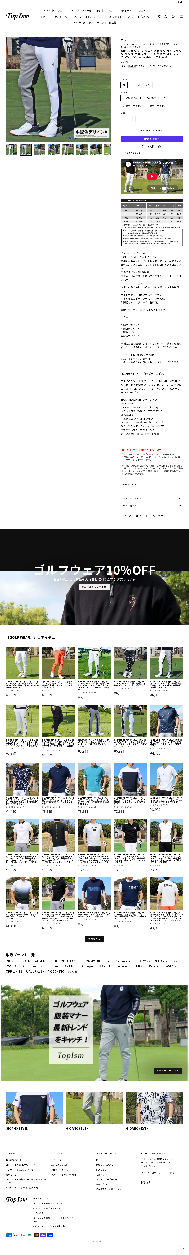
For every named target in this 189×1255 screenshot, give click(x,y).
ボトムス (90, 16)
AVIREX (171, 966)
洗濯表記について (104, 1164)
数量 (123, 113)
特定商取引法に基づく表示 (109, 1189)
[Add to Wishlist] (36, 649)
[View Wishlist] (160, 16)
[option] (58, 89)
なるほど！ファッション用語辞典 (22, 1187)
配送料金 (132, 65)
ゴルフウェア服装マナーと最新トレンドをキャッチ (26, 1181)
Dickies (154, 966)
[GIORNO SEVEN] (34, 1108)
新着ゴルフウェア (105, 10)
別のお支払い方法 (152, 146)
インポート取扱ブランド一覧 (20, 1169)
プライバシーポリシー (106, 1179)
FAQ (98, 1159)
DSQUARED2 (15, 966)
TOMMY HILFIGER (96, 961)
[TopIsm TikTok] (149, 1182)
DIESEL (11, 961)
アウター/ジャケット (111, 16)
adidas (72, 971)
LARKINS (69, 966)
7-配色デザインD (156, 105)
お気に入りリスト (59, 1164)
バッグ (130, 16)
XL (139, 85)
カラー (124, 92)
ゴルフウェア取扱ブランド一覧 (21, 1164)
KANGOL (105, 966)
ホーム (124, 39)
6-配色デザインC (132, 105)
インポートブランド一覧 (53, 16)
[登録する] (172, 1173)
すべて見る (94, 938)
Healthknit (39, 966)
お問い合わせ (130, 505)
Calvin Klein (125, 961)
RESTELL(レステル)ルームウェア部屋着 (94, 22)
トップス (76, 16)
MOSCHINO (56, 971)
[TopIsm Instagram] (143, 1182)
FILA (139, 966)
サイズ (124, 79)
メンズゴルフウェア (54, 10)
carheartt (123, 966)
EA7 (174, 961)
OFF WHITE (14, 971)
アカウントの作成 (59, 1169)
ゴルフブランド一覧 (80, 10)
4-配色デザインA (132, 98)
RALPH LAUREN (34, 961)
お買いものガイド (132, 498)
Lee (56, 966)
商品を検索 (11, 1174)
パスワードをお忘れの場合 (64, 1174)
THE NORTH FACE (65, 961)
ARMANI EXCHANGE (154, 961)
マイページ (56, 1159)
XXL (148, 85)
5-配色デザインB (156, 98)
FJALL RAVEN (35, 971)
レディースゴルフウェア (132, 10)
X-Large (87, 966)
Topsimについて (14, 1159)
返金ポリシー (102, 1174)
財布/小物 (143, 16)
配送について (102, 1169)
